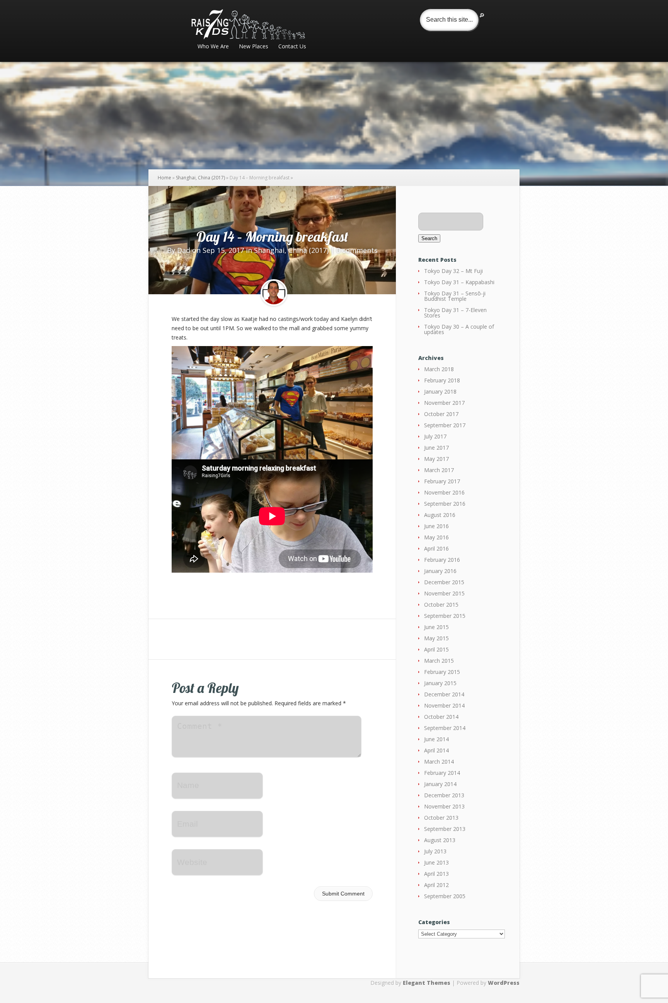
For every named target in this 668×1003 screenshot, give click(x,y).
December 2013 (444, 795)
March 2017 (439, 470)
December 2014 (444, 694)
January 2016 (440, 571)
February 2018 (442, 380)
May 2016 (436, 537)
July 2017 (435, 436)
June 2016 (436, 526)
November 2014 (444, 705)
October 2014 (441, 716)
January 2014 (440, 784)
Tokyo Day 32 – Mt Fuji (453, 271)
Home (164, 177)
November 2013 (444, 806)
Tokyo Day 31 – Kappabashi (459, 282)
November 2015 (444, 593)
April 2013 (436, 873)
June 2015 (436, 627)
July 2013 (435, 851)
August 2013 (439, 840)
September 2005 (444, 896)
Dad (183, 250)
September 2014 (444, 728)
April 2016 (436, 548)
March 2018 (439, 369)
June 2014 (436, 739)
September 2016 (444, 503)
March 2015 (439, 660)
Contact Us (292, 47)
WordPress (504, 982)
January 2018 (440, 391)
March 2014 (439, 761)
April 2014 (436, 750)
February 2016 (442, 559)
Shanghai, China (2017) (200, 177)
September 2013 (444, 828)
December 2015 (444, 582)
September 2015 (444, 615)
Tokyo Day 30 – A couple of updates (459, 329)
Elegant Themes (426, 982)
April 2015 (436, 649)
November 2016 (444, 492)
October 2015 (441, 604)
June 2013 (436, 862)
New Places (253, 47)
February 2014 (442, 772)
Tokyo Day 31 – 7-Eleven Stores (455, 312)
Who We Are (213, 47)
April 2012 (436, 885)
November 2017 (444, 402)
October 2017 (441, 414)
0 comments (357, 250)
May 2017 (436, 458)
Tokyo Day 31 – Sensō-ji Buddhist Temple (455, 296)
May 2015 (436, 638)
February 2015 (442, 671)
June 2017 (436, 447)
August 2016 (439, 515)
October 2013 (441, 817)
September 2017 (444, 425)
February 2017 (442, 481)
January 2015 (440, 683)
